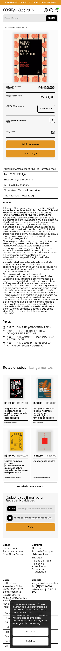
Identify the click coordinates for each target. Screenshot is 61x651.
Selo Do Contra (11, 595)
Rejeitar (30, 641)
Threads (9, 618)
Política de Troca (41, 561)
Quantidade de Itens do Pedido (16, 121)
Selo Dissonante (12, 592)
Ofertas (36, 548)
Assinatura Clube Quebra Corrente (13, 587)
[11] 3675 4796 (44, 586)
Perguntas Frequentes (45, 583)
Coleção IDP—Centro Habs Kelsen (15, 599)
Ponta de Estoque (42, 551)
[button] (56, 10)
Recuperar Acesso (13, 551)
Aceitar (30, 631)
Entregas (37, 557)
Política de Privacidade (39, 565)
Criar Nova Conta (13, 554)
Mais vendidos (40, 554)
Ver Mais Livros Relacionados (30, 486)
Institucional (10, 583)
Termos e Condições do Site (38, 517)
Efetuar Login (10, 548)
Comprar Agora (30, 153)
